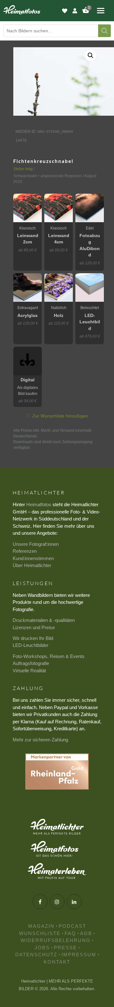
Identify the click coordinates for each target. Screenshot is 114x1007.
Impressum (78, 954)
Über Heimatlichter (32, 565)
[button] (90, 55)
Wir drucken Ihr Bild (33, 638)
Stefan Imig (23, 169)
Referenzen (25, 551)
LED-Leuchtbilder (30, 645)
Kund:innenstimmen (33, 558)
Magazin (41, 926)
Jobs (42, 947)
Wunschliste (39, 933)
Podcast (72, 926)
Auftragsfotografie (31, 663)
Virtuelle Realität (29, 670)
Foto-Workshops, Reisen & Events (49, 656)
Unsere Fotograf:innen (36, 544)
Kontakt (57, 962)
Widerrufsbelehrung (56, 940)
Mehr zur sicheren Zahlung (40, 739)
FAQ (70, 933)
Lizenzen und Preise (34, 627)
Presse (65, 947)
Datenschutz (36, 954)
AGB (86, 933)
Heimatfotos (38, 504)
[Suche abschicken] (104, 30)
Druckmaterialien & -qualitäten (44, 620)
